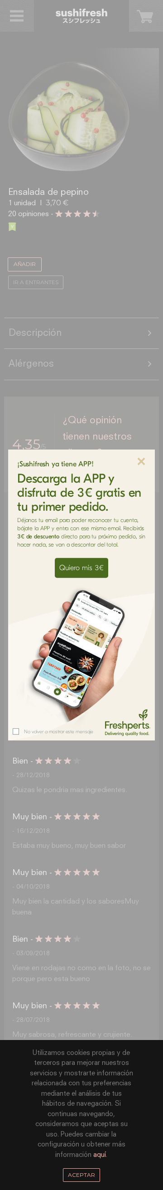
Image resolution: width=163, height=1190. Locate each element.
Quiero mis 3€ (81, 568)
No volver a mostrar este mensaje (58, 732)
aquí (99, 1154)
